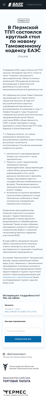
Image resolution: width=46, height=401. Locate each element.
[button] (4, 4)
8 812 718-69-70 (12, 311)
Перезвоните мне (23, 339)
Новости (23, 20)
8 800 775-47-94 (29, 311)
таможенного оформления (17, 277)
